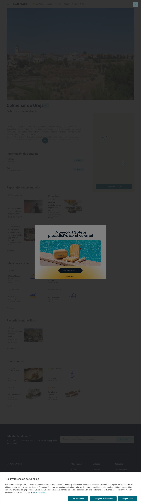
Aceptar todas (127, 499)
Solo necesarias (78, 499)
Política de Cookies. (38, 492)
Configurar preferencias (103, 499)
